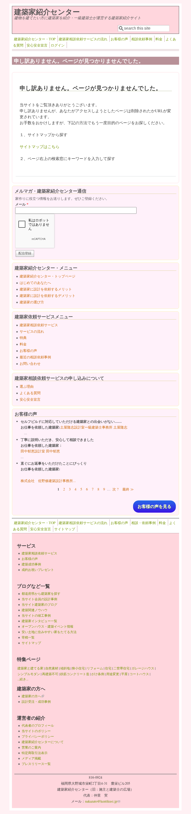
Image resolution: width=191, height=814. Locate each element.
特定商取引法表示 (35, 753)
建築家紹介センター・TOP (34, 39)
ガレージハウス (143, 668)
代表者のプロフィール (38, 725)
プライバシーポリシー (38, 736)
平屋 (124, 674)
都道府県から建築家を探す (41, 593)
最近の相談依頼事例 (35, 357)
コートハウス (139, 674)
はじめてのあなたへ (35, 282)
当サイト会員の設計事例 (39, 599)
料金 (158, 39)
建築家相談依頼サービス (39, 325)
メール (21, 204)
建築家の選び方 (32, 302)
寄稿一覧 (28, 637)
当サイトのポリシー (36, 731)
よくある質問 (30, 392)
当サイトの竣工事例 (36, 615)
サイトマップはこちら (39, 146)
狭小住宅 (78, 668)
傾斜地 (65, 668)
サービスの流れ (32, 331)
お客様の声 (119, 39)
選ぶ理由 (27, 386)
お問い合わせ (30, 363)
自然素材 (51, 668)
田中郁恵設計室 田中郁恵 (40, 451)
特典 (23, 337)
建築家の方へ (33, 696)
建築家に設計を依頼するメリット (46, 289)
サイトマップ (64, 529)
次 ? (115, 489)
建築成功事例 (31, 564)
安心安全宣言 (37, 45)
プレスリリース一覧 (36, 763)
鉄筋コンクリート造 (74, 674)
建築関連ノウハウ (35, 610)
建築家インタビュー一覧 (39, 621)
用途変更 (112, 674)
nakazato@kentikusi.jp (102, 801)
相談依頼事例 (141, 39)
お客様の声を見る (154, 506)
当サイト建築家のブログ (39, 604)
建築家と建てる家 (30, 668)
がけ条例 (97, 674)
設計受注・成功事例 (36, 701)
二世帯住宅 (121, 668)
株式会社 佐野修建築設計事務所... (48, 480)
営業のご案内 (31, 747)
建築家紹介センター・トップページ (47, 276)
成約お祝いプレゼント (38, 569)
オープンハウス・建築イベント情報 (47, 626)
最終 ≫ (128, 489)
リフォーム (95, 668)
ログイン (58, 45)
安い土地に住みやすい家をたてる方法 (49, 632)
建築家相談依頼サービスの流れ (83, 39)
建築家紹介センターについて (43, 742)
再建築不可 (50, 674)
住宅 (108, 668)
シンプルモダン (28, 674)
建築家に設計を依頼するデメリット (47, 295)
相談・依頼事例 (143, 522)
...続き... (22, 679)
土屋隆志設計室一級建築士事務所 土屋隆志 (93, 427)
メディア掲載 (31, 758)
